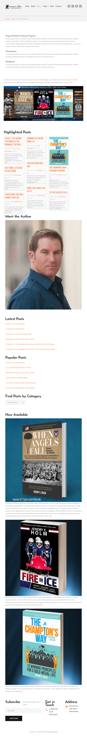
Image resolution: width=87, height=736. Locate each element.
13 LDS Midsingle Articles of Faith (18, 367)
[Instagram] (80, 6)
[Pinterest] (76, 6)
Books (60, 175)
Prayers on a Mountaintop (15, 324)
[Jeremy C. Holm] (13, 7)
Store (52, 6)
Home (27, 6)
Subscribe (13, 718)
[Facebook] (73, 6)
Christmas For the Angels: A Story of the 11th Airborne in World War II (31, 349)
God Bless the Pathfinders (15, 329)
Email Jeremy (53, 714)
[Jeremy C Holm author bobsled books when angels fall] (43, 103)
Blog (38, 6)
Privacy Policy (52, 732)
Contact (58, 6)
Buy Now (48, 516)
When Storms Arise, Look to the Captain (20, 339)
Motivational (41, 195)
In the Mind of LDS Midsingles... (17, 378)
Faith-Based (17, 175)
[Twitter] (69, 6)
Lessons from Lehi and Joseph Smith (19, 334)
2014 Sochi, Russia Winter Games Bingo (20, 388)
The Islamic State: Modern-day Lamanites (21, 383)
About (33, 6)
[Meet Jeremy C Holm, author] (43, 265)
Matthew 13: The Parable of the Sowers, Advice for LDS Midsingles (30, 344)
